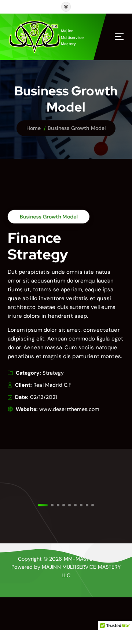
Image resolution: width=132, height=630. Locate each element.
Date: (22, 397)
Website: (27, 409)
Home (33, 128)
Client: (23, 385)
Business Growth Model (77, 128)
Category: (28, 372)
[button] (64, 504)
